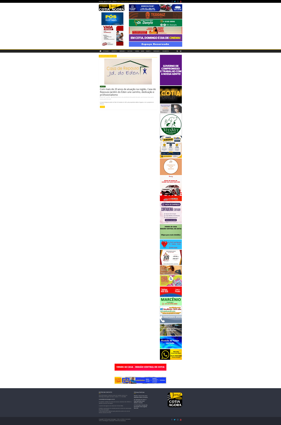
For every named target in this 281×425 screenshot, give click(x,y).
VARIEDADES (156, 51)
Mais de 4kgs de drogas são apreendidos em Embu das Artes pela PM (133, 1)
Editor (109, 97)
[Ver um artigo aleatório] (180, 51)
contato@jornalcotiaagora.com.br (107, 399)
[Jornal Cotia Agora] (100, 51)
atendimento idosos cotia (118, 97)
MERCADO (122, 51)
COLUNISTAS (165, 51)
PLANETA (148, 51)
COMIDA (137, 51)
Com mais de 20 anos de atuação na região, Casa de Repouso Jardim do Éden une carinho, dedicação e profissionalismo (128, 92)
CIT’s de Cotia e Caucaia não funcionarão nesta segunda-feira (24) (140, 406)
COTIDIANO (106, 51)
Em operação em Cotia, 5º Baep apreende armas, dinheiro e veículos (140, 401)
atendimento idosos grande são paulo (132, 97)
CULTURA (129, 51)
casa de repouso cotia (145, 97)
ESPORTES (114, 51)
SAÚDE (142, 51)
